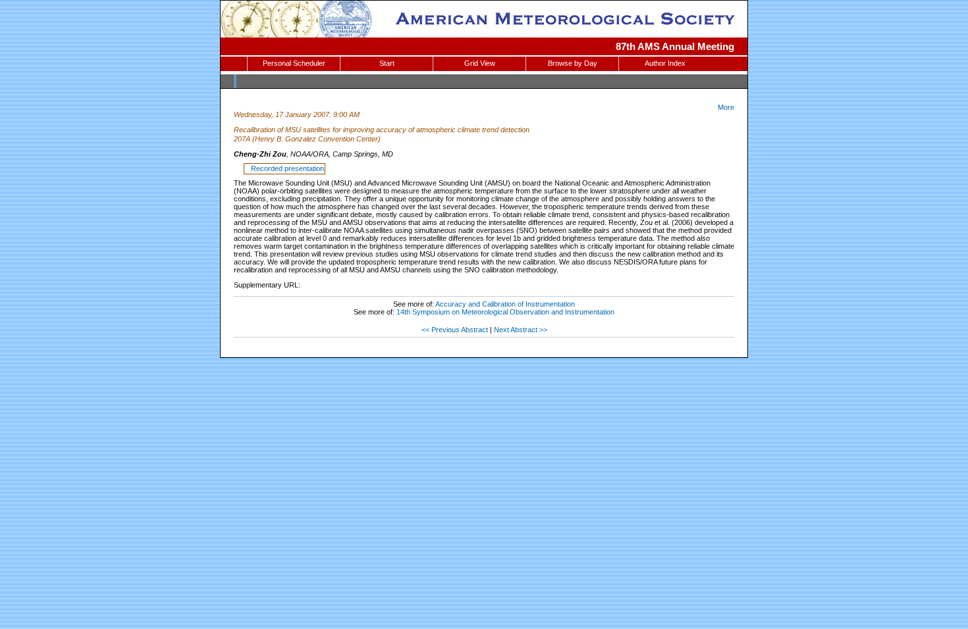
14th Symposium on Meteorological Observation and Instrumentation (505, 312)
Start (386, 63)
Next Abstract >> (520, 330)
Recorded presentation (285, 168)
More (726, 107)
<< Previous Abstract (454, 330)
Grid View (479, 63)
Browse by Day (572, 63)
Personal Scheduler (294, 63)
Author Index (665, 63)
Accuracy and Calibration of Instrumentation (505, 304)
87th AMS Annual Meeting (675, 46)
